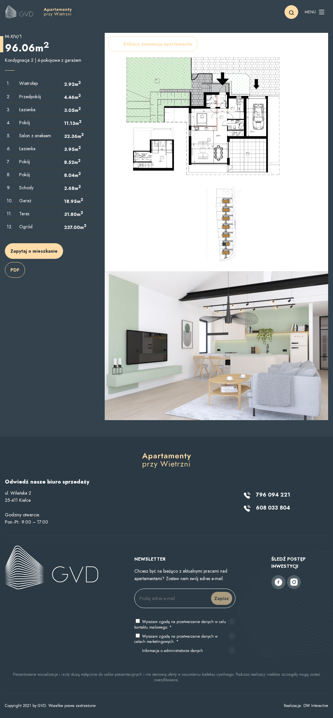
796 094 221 (272, 495)
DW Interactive (315, 706)
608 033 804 (272, 508)
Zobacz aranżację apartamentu (157, 44)
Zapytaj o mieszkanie (34, 251)
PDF (15, 270)
